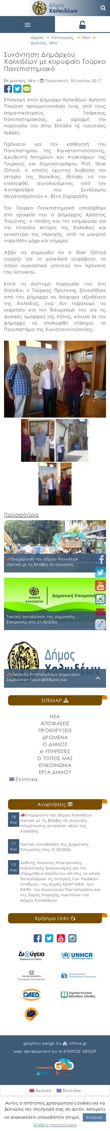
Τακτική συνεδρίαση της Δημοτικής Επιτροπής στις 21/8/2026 (54, 847)
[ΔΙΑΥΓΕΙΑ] (31, 955)
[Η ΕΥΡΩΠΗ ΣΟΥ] (31, 1014)
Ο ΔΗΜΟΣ (55, 744)
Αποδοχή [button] (94, 1117)
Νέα (86, 37)
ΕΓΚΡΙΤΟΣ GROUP (80, 1051)
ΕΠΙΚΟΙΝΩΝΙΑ (55, 765)
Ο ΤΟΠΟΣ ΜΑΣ (55, 758)
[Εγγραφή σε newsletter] (100, 611)
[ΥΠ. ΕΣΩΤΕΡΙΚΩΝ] (31, 975)
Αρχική (37, 37)
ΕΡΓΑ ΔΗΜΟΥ (55, 772)
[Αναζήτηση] (103, 8)
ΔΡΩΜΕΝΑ (55, 737)
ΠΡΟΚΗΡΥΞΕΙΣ (55, 730)
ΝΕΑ (55, 716)
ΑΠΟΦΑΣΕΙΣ (55, 723)
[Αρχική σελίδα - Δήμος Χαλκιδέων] (55, 7)
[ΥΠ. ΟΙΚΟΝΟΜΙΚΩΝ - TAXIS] (78, 975)
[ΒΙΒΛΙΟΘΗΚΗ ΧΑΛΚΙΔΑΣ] (78, 995)
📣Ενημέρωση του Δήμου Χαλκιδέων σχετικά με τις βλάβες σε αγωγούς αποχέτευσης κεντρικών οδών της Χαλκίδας (56, 823)
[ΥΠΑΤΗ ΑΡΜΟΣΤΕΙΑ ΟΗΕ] (78, 955)
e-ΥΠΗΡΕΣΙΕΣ (55, 751)
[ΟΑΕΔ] (31, 995)
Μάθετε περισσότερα (55, 1124)
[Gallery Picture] (38, 459)
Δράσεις (39, 42)
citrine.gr (78, 1043)
